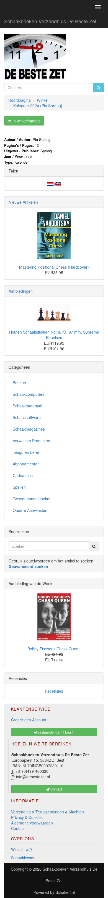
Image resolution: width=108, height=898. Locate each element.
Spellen (19, 487)
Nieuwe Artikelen (23, 202)
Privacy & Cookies (27, 817)
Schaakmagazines (29, 429)
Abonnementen (26, 464)
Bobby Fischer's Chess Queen (54, 648)
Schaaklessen (23, 857)
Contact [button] (56, 789)
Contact (18, 828)
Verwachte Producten (31, 440)
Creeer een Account (28, 719)
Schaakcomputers (28, 394)
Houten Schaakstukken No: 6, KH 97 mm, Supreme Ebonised (54, 334)
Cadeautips (23, 475)
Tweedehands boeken (32, 498)
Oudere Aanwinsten (30, 510)
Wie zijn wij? (21, 849)
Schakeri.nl (65, 892)
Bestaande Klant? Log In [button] (55, 732)
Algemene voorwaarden (32, 823)
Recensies (54, 691)
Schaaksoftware (27, 417)
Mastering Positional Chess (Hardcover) (54, 267)
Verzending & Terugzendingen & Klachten (47, 812)
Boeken (19, 382)
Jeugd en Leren (26, 452)
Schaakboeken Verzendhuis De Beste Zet (50, 21)
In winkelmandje (26, 121)
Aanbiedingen (21, 291)
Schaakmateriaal (27, 406)
